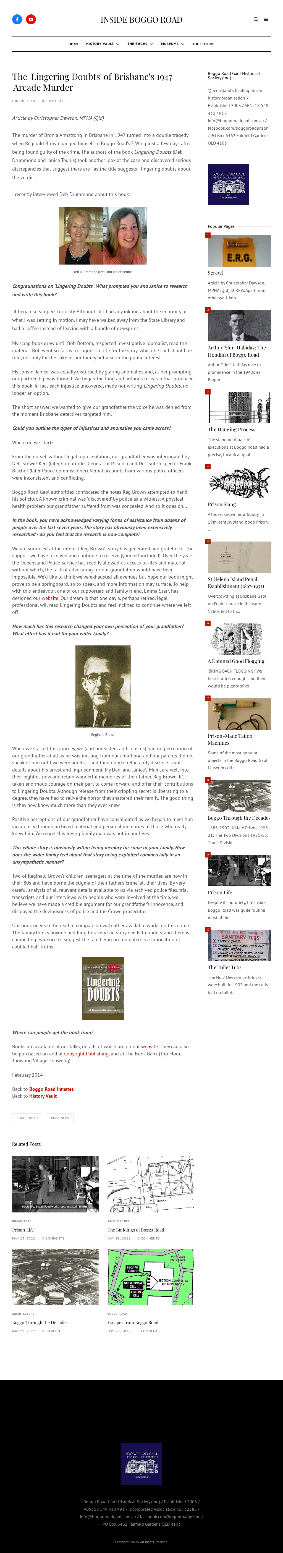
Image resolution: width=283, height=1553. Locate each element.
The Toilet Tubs (225, 967)
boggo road (27, 1118)
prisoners (60, 1118)
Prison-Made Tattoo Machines (230, 739)
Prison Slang (222, 504)
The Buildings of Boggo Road (136, 1230)
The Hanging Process (231, 429)
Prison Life (23, 1230)
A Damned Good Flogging (236, 661)
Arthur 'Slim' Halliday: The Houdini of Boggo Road (237, 351)
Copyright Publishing (86, 1053)
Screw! (215, 273)
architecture (119, 1221)
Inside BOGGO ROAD (142, 19)
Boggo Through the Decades (39, 1322)
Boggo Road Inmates (51, 1089)
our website (45, 598)
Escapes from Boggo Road (133, 1322)
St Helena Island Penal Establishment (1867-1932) (236, 582)
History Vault (43, 1096)
